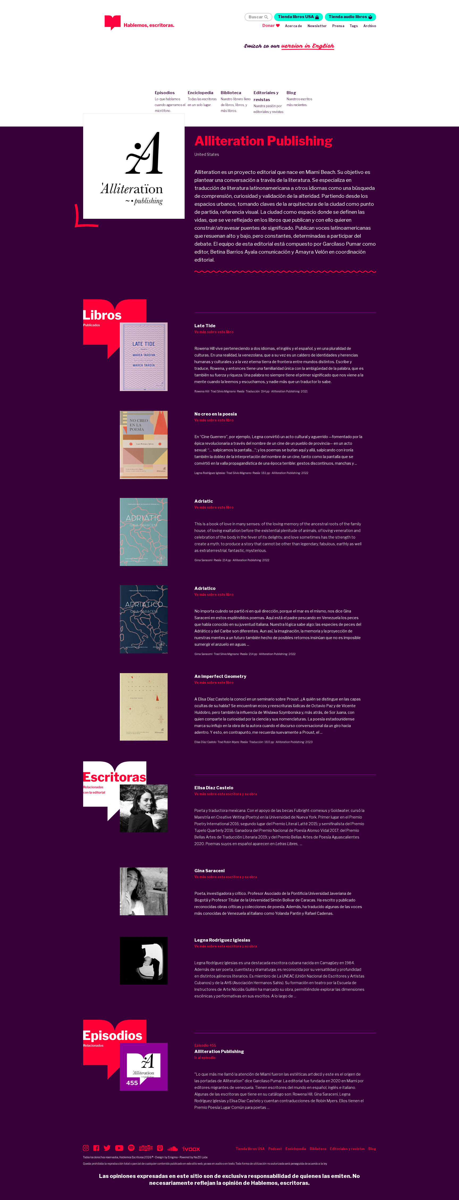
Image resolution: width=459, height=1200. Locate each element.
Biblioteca (236, 101)
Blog (299, 98)
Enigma (173, 1157)
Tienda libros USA (296, 16)
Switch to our (289, 45)
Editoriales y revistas (269, 102)
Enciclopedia (202, 98)
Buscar (256, 17)
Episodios (170, 101)
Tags (354, 26)
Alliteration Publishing (285, 391)
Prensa (338, 26)
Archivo (369, 26)
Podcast (275, 1149)
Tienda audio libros (348, 16)
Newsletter (317, 26)
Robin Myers (231, 742)
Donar (268, 25)
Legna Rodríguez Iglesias (209, 473)
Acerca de (293, 26)
